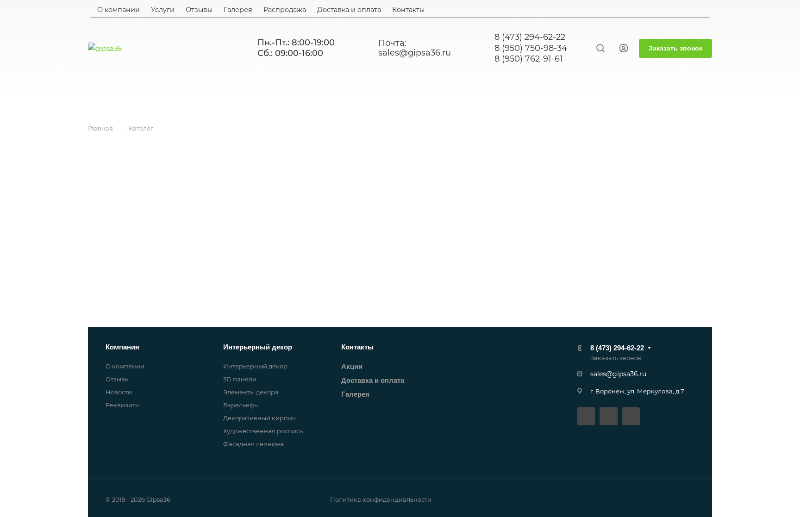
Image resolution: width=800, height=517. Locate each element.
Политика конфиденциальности (380, 499)
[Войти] (623, 48)
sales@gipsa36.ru (414, 53)
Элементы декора (251, 392)
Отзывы (118, 379)
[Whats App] (631, 416)
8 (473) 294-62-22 (529, 37)
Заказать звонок (675, 48)
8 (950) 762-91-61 (528, 59)
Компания (122, 347)
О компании (125, 366)
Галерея (355, 394)
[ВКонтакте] (586, 416)
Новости (119, 392)
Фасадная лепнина (253, 444)
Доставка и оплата (372, 380)
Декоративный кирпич (259, 418)
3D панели (239, 379)
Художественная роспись (263, 431)
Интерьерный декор (257, 347)
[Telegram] (609, 416)
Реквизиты (123, 405)
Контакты (357, 347)
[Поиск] (600, 48)
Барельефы (241, 405)
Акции (351, 366)
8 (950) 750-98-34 (530, 48)
